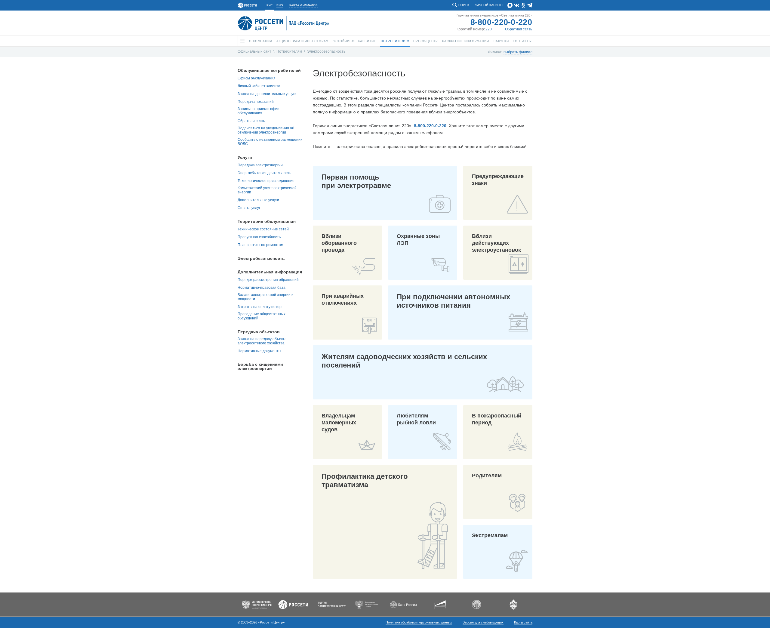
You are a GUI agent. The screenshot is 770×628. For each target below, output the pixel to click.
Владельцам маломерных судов (339, 423)
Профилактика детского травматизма (365, 480)
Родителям (487, 476)
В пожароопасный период (496, 419)
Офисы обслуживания (257, 78)
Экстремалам (490, 535)
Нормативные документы (259, 351)
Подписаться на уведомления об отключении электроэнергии (266, 130)
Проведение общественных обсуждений (261, 316)
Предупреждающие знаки (498, 179)
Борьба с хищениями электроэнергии (260, 366)
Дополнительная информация (270, 272)
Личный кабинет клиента (259, 86)
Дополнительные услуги (258, 200)
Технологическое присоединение (266, 181)
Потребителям (289, 51)
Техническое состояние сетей (263, 229)
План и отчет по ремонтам (260, 245)
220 (488, 29)
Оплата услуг (249, 208)
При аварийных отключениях (343, 299)
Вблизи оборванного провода (339, 243)
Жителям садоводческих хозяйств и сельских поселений (404, 360)
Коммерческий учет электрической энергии (267, 190)
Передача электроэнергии (260, 165)
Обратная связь (518, 29)
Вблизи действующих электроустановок (496, 243)
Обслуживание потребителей (269, 70)
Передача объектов (259, 332)
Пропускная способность (259, 237)
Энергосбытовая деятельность (264, 173)
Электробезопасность (326, 51)
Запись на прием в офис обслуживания (258, 111)
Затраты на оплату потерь (260, 307)
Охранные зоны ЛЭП (418, 239)
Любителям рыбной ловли (416, 419)
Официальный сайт (254, 51)
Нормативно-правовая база (261, 287)
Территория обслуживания (267, 221)
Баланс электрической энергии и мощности (266, 297)
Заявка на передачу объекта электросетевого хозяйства (262, 341)
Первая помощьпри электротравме (356, 181)
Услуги (245, 157)
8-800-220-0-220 (501, 22)
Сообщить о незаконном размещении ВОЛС (270, 141)
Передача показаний (256, 102)
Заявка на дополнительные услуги (267, 94)
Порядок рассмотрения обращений (268, 280)
